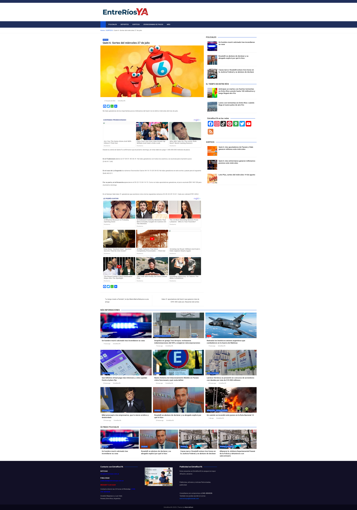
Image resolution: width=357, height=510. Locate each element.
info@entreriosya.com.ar (109, 474)
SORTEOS (136, 24)
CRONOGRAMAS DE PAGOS (153, 24)
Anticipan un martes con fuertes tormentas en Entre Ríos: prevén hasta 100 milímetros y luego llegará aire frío (237, 91)
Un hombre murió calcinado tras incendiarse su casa (237, 43)
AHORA (209, 336)
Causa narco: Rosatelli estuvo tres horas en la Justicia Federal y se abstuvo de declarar (236, 71)
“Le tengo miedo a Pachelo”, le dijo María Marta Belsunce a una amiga (127, 300)
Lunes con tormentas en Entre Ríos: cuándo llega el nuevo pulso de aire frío (236, 104)
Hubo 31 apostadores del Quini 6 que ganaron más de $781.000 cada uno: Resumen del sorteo (180, 300)
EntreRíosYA (121, 101)
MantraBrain (189, 507)
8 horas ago (106, 383)
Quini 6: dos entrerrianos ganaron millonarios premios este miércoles (237, 162)
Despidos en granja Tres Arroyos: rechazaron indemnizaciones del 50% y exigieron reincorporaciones (177, 342)
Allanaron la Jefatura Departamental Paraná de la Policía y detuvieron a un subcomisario (237, 453)
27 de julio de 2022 (109, 101)
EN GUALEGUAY (211, 410)
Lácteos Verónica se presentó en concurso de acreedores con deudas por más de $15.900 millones (230, 379)
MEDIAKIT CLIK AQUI (108, 485)
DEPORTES (125, 24)
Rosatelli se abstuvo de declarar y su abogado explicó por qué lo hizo (233, 57)
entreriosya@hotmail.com (189, 498)
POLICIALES (112, 24)
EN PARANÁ (157, 373)
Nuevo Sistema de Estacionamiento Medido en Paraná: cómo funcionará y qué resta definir (176, 379)
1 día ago (211, 418)
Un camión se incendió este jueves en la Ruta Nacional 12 (230, 415)
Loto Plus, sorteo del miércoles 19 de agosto (237, 175)
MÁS (168, 24)
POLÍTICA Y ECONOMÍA (107, 373)
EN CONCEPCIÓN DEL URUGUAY (162, 336)
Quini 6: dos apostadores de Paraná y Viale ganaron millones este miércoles (236, 148)
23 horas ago (212, 383)
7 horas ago (106, 343)
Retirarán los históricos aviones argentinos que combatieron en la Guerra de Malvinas (226, 342)
